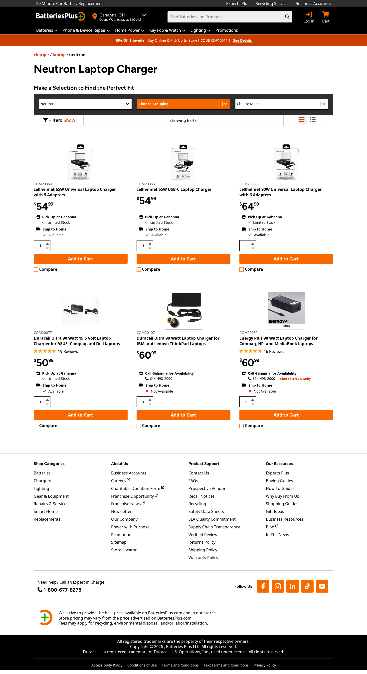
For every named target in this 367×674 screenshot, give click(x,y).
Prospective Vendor (207, 488)
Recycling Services (272, 3)
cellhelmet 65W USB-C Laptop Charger (174, 189)
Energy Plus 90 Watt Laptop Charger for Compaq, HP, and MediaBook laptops (278, 340)
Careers (119, 480)
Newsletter (121, 511)
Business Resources (284, 519)
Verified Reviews (203, 534)
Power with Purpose (130, 527)
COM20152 (248, 332)
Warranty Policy (203, 557)
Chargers (42, 480)
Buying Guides (279, 480)
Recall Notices (201, 496)
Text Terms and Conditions (226, 665)
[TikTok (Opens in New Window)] (307, 586)
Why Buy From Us (282, 496)
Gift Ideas (275, 511)
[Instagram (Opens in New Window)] (278, 586)
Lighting (41, 488)
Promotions (122, 534)
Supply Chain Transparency (214, 527)
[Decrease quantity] (47, 248)
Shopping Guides (282, 503)
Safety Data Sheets (206, 511)
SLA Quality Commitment (212, 519)
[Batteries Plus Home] (61, 17)
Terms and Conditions (180, 665)
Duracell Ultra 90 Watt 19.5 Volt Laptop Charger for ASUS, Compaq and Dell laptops (77, 340)
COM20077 (43, 332)
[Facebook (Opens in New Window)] (263, 586)
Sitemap (119, 542)
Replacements (47, 519)
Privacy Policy (265, 665)
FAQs (193, 480)
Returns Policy (201, 542)
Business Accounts (313, 3)
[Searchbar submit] (287, 17)
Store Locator (124, 550)
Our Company (124, 519)
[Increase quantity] (47, 244)
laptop (59, 54)
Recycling (197, 503)
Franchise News (126, 503)
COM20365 (248, 184)
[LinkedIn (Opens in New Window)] (292, 586)
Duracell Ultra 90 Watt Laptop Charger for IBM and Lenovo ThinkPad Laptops (178, 340)
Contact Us (198, 473)
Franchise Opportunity (133, 496)
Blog (270, 527)
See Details (242, 40)
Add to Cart (80, 259)
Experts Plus (237, 3)
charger (41, 54)
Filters (55, 120)
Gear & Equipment (51, 496)
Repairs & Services (51, 503)
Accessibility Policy (106, 665)
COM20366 (146, 184)
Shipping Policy (202, 550)
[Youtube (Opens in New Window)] (322, 586)
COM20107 (146, 332)
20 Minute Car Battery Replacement (69, 3)
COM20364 (43, 184)
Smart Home (46, 511)
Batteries (42, 473)
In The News (277, 534)
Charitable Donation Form (136, 488)
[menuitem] (47, 30)
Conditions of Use (142, 665)
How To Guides (280, 488)
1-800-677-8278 (62, 590)
